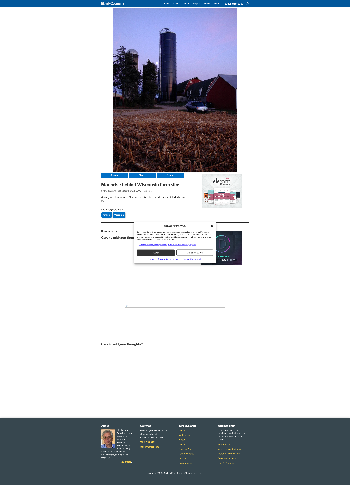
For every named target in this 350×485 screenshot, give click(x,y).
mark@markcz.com (149, 447)
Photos (207, 4)
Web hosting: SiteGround (230, 449)
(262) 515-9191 (234, 3)
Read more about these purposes (182, 245)
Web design (184, 435)
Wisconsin (119, 215)
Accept (156, 252)
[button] (212, 225)
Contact (185, 4)
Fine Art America (226, 463)
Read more (126, 462)
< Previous (114, 175)
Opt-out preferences (156, 259)
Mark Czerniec (111, 191)
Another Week (186, 449)
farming (106, 215)
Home (166, 4)
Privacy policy (185, 463)
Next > (170, 175)
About (175, 4)
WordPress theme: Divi (229, 453)
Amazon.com (224, 444)
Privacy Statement (174, 259)
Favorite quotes (186, 453)
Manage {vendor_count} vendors (153, 245)
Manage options (194, 252)
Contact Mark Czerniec (193, 259)
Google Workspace (227, 458)
